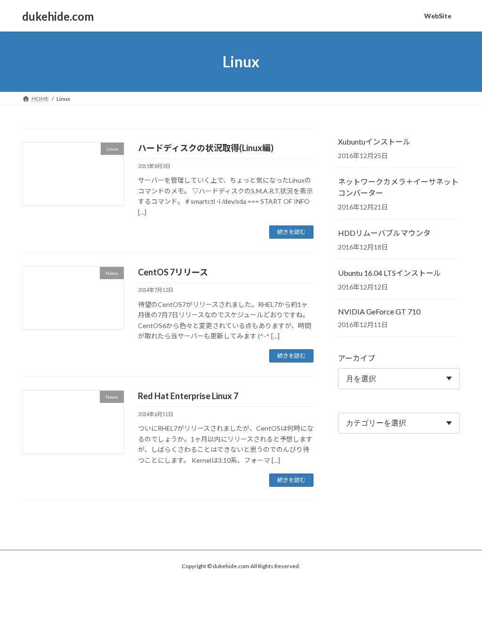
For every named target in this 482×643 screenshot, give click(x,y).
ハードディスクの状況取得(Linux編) (205, 148)
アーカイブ (356, 358)
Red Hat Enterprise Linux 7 (188, 396)
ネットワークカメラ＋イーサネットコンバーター (398, 187)
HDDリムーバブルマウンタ (384, 232)
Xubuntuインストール (374, 141)
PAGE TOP (461, 615)
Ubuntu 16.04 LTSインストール (389, 272)
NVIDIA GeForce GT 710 (379, 311)
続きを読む (291, 231)
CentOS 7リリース (173, 272)
